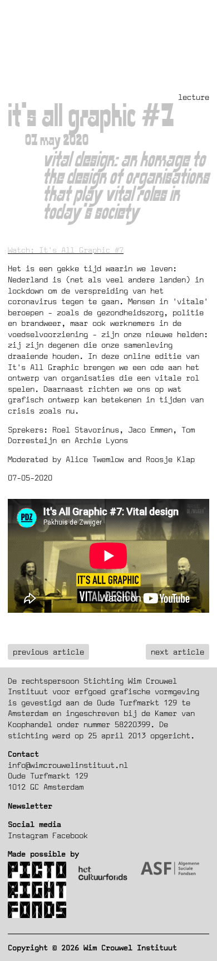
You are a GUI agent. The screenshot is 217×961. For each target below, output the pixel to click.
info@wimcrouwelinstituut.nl (68, 765)
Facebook (70, 835)
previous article (48, 651)
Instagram (28, 835)
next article (177, 651)
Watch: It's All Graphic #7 (66, 249)
